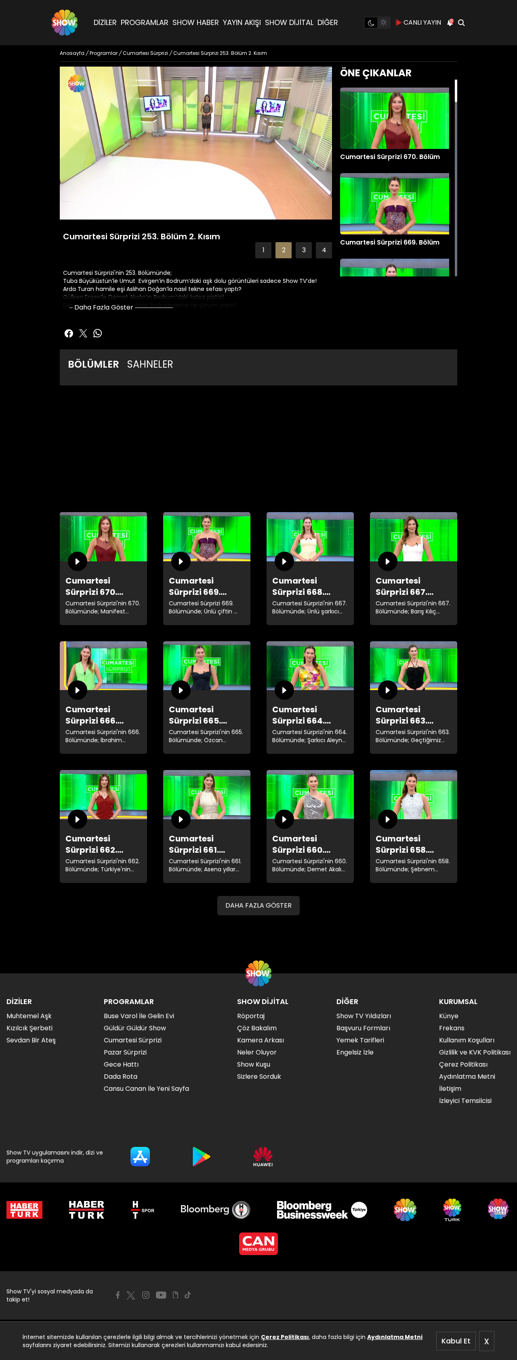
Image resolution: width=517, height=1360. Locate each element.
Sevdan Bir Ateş (31, 1040)
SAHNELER (150, 364)
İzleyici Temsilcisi (465, 1100)
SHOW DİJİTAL (289, 22)
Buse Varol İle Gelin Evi (139, 1016)
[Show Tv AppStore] (140, 1156)
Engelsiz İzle (355, 1052)
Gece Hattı (121, 1064)
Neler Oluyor (257, 1052)
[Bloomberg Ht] (216, 1210)
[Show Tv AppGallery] (263, 1156)
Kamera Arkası (260, 1040)
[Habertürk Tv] (87, 1210)
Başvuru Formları (363, 1028)
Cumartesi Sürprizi (133, 1040)
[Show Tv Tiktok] (188, 1295)
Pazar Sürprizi (125, 1052)
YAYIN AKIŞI (242, 22)
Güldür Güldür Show (135, 1028)
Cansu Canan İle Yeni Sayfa (146, 1088)
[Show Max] (499, 1210)
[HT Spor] (142, 1210)
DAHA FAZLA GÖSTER (258, 905)
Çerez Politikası (285, 1337)
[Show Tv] (65, 23)
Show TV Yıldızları (363, 1016)
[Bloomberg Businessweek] (322, 1210)
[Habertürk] (24, 1210)
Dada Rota (120, 1076)
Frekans (451, 1028)
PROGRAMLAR (144, 22)
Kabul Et (456, 1341)
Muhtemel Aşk (29, 1016)
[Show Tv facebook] (68, 333)
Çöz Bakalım (257, 1028)
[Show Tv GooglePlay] (201, 1156)
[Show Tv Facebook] (118, 1295)
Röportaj (251, 1016)
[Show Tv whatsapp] (97, 333)
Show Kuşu (253, 1064)
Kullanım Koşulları (466, 1040)
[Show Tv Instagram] (145, 1295)
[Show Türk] (452, 1210)
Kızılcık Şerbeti (29, 1028)
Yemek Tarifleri (360, 1040)
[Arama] (461, 23)
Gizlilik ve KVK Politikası (475, 1052)
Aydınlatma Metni (394, 1337)
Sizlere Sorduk (259, 1076)
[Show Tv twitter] (83, 333)
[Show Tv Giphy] (175, 1295)
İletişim (450, 1088)
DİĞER (327, 22)
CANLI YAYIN (422, 22)
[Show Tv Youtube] (161, 1295)
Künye (448, 1016)
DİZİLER (105, 22)
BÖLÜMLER (93, 364)
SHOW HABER (195, 22)
